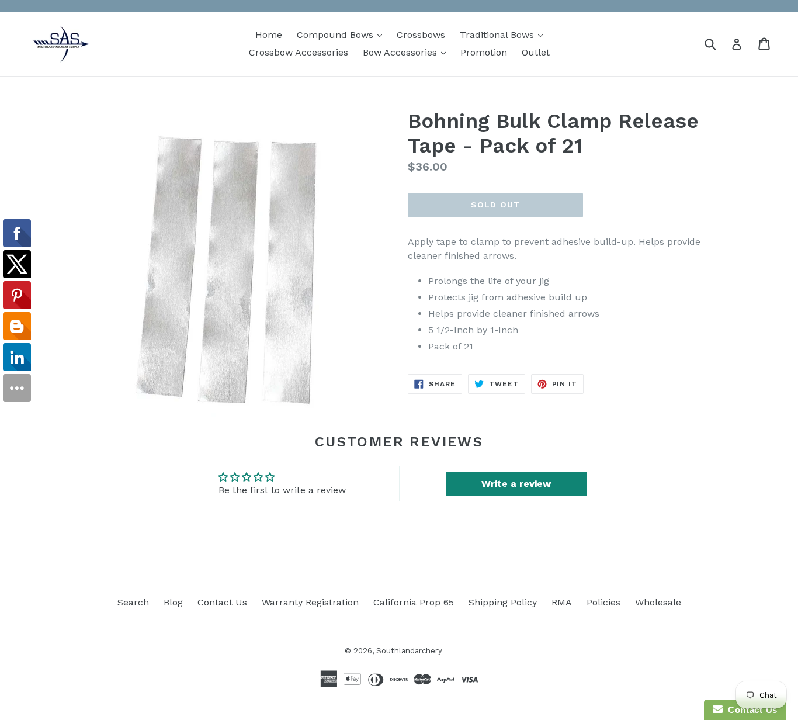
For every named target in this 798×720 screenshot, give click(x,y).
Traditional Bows (504, 34)
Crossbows (421, 34)
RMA (561, 602)
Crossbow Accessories (298, 52)
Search (133, 602)
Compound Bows (342, 34)
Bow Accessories (407, 52)
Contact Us (222, 602)
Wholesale (658, 602)
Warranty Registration (310, 602)
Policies (603, 602)
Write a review (516, 483)
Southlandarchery (409, 650)
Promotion (483, 52)
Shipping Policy (503, 602)
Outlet (536, 52)
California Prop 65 (413, 602)
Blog (173, 602)
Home (268, 34)
